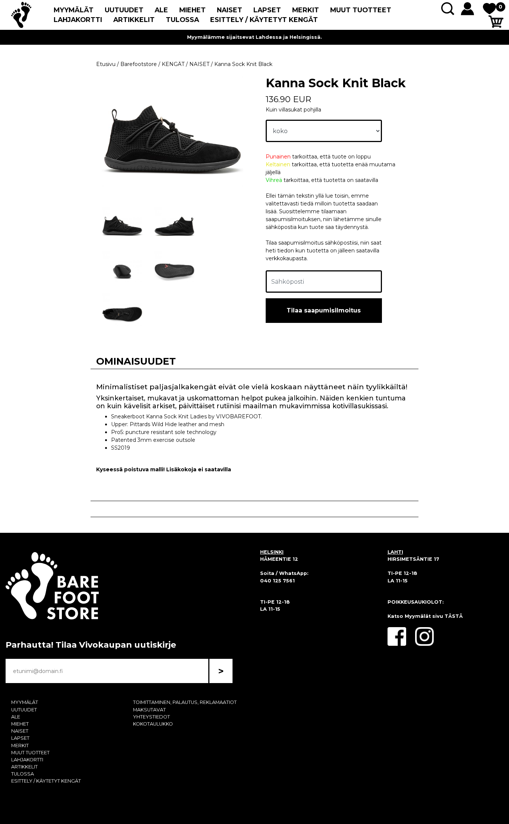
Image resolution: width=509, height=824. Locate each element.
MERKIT (305, 10)
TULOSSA (182, 19)
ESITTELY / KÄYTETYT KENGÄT (264, 19)
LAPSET (267, 10)
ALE (161, 10)
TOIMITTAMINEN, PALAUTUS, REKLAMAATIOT (185, 702)
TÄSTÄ (454, 616)
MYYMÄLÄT (74, 10)
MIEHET (192, 10)
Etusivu (106, 64)
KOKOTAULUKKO (153, 724)
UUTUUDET (124, 10)
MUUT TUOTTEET (360, 10)
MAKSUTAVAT (149, 710)
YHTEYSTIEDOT (151, 717)
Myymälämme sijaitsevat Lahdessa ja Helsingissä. (254, 37)
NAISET (229, 10)
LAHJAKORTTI (78, 19)
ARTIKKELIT (134, 19)
